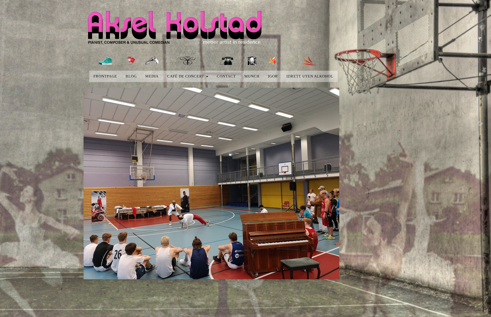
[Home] (180, 29)
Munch (251, 76)
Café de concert (186, 76)
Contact (226, 76)
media (152, 76)
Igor (273, 76)
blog (131, 76)
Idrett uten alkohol (309, 76)
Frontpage (105, 76)
